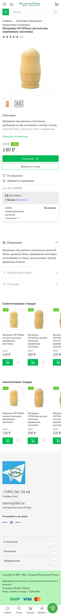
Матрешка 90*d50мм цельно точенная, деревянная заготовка (13, 339)
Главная (7, 21)
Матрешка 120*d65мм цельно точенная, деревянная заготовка (37, 340)
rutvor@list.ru (13, 503)
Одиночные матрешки (16, 25)
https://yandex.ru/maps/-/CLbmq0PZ (21, 591)
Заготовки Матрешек (29, 21)
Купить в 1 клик (30, 166)
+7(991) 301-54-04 (16, 491)
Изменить (21, 199)
